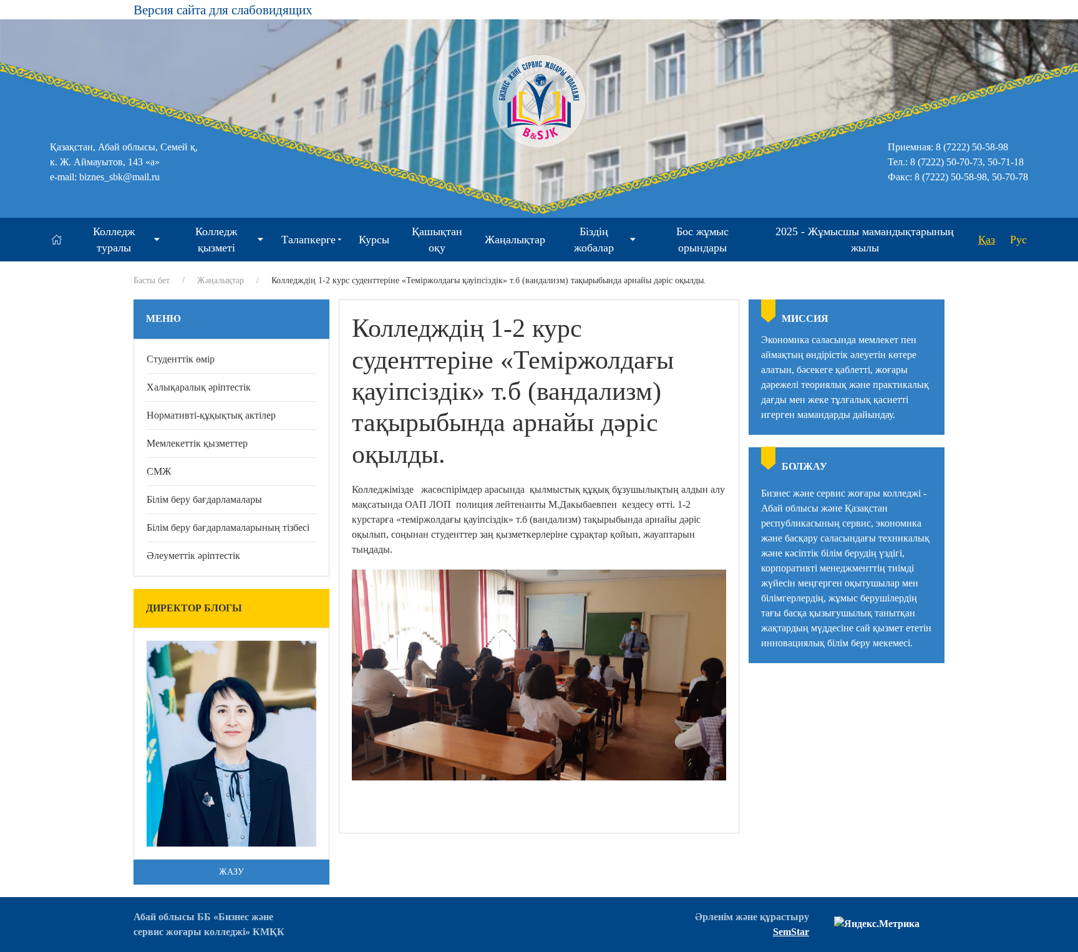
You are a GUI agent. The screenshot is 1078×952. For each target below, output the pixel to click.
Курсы (374, 239)
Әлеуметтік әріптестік (193, 555)
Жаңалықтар (515, 239)
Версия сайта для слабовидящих (223, 9)
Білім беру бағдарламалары (204, 499)
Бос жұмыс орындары (702, 239)
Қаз (986, 239)
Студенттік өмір (181, 359)
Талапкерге (308, 239)
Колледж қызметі (216, 239)
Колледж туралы (114, 239)
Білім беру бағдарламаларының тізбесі (228, 527)
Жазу (231, 872)
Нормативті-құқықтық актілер (211, 415)
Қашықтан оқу (437, 239)
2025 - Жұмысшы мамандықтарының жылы (864, 239)
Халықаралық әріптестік (199, 387)
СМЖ (159, 471)
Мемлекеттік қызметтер (197, 443)
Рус (1018, 239)
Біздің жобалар (594, 239)
